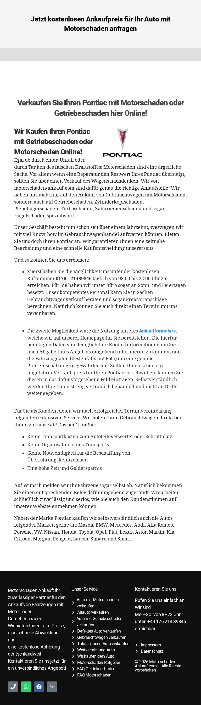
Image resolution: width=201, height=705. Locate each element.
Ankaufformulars (157, 331)
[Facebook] (39, 686)
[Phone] (13, 686)
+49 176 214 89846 (166, 621)
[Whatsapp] (26, 686)
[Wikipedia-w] (52, 686)
